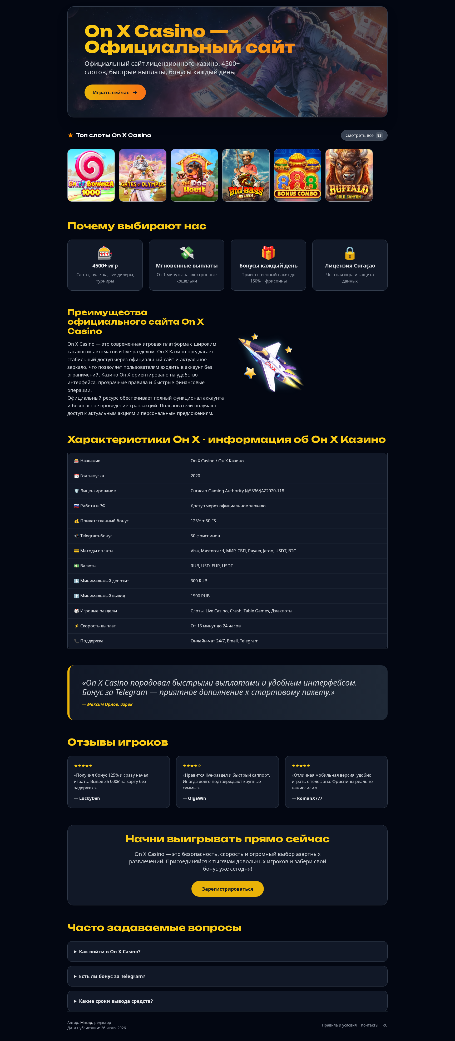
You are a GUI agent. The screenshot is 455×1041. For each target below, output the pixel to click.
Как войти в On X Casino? (110, 951)
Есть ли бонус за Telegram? (112, 976)
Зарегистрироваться (227, 889)
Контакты (369, 1025)
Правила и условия (339, 1025)
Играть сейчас (111, 92)
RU (385, 1025)
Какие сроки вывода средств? (116, 1001)
